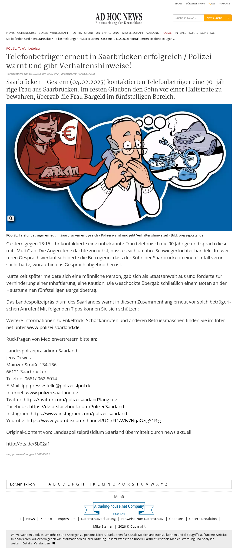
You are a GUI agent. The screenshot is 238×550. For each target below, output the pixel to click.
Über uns (176, 518)
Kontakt (46, 518)
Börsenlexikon (22, 484)
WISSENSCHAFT (132, 32)
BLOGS (178, 3)
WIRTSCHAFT (59, 32)
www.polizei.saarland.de (53, 327)
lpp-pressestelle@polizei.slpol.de (56, 385)
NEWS (10, 32)
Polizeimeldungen (66, 39)
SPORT (88, 32)
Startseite (44, 39)
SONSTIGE (207, 32)
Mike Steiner (103, 526)
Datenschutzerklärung (98, 518)
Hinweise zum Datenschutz (142, 518)
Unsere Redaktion (203, 518)
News (30, 518)
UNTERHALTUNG (107, 32)
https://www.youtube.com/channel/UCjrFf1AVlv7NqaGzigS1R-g (93, 420)
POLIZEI (167, 32)
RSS (213, 3)
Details (27, 543)
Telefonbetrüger (29, 49)
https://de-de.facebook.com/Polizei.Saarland (76, 406)
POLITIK (76, 32)
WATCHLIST (225, 3)
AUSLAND (152, 32)
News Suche (214, 18)
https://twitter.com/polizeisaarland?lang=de (70, 399)
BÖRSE (43, 32)
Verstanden (42, 543)
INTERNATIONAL (186, 32)
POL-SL (11, 49)
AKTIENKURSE (26, 32)
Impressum (67, 518)
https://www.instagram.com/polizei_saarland (79, 413)
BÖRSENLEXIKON (195, 3)
